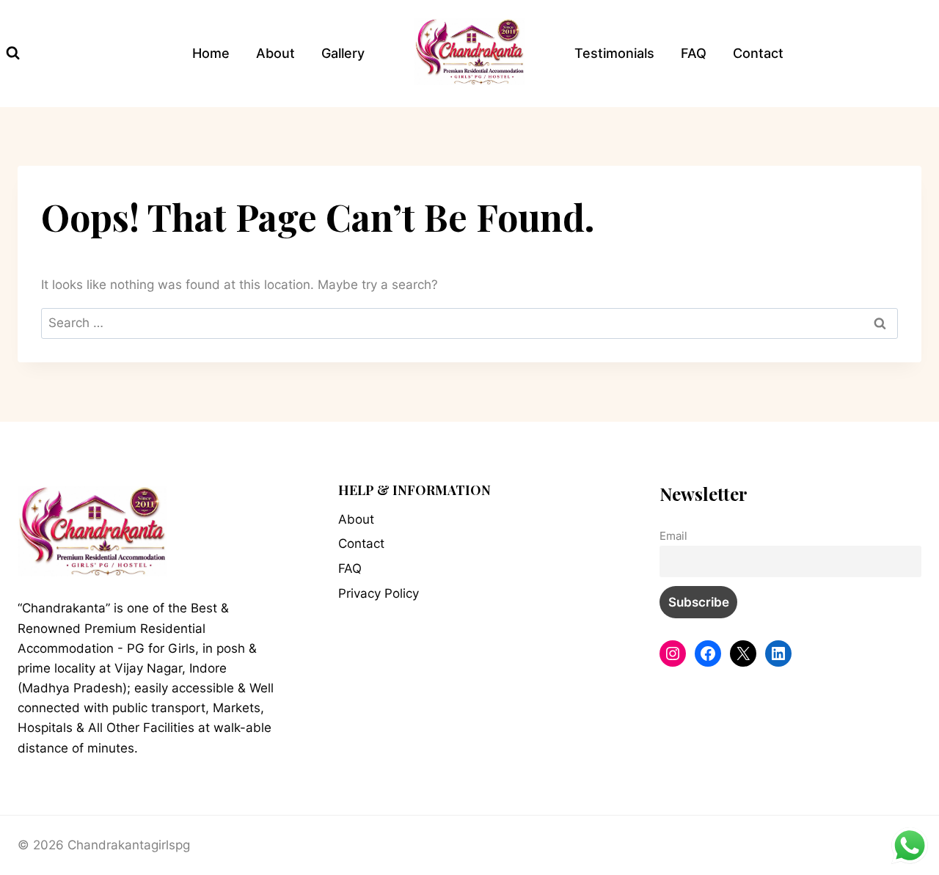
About (275, 53)
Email (673, 536)
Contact (758, 53)
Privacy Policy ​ (380, 593)
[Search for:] (469, 322)
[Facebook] (708, 653)
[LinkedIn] (778, 653)
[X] (743, 653)
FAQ (693, 53)
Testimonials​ (614, 53)
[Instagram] (673, 653)
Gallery (343, 53)
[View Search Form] (13, 53)
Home (211, 53)
